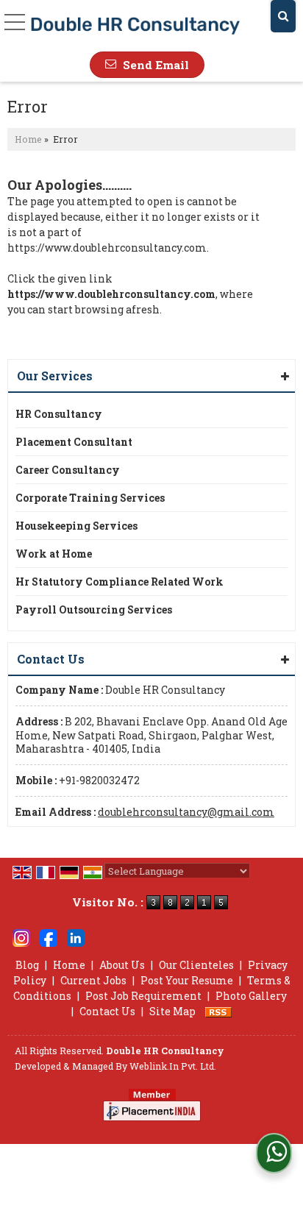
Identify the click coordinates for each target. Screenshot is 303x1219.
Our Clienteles (196, 965)
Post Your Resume (186, 980)
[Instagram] (21, 936)
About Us (122, 965)
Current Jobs (93, 980)
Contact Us (107, 1011)
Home (28, 139)
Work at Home (53, 554)
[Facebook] (48, 936)
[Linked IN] (76, 936)
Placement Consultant (73, 442)
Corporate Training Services (90, 498)
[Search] (283, 16)
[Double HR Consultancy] (135, 26)
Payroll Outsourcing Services (93, 609)
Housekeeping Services (76, 526)
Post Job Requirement (143, 996)
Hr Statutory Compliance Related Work (119, 582)
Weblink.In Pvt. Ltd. (172, 1066)
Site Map (172, 1011)
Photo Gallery (251, 996)
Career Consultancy (67, 470)
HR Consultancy (58, 414)
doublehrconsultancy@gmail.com (186, 812)
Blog (27, 965)
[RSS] (218, 1011)
